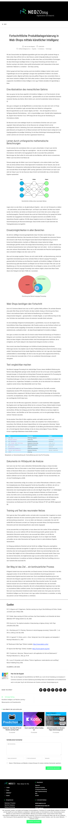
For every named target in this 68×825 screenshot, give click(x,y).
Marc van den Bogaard (29, 46)
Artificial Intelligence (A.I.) (24, 49)
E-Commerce (41, 49)
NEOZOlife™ (8, 792)
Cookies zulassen (34, 821)
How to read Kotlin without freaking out (34, 729)
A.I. (13, 666)
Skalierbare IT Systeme (10, 803)
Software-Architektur (40, 787)
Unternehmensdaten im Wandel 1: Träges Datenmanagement (56, 729)
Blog (36, 793)
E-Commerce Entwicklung (41, 789)
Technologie (48, 49)
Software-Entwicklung (10, 807)
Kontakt (37, 795)
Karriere (8, 795)
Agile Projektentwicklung (41, 791)
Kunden (8, 787)
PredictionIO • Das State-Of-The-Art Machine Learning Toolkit (12, 729)
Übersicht (37, 785)
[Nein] (66, 816)
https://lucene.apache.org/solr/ (41, 648)
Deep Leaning (17, 666)
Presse (7, 790)
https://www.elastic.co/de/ (40, 644)
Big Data (34, 49)
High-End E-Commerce (10, 805)
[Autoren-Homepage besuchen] (5, 675)
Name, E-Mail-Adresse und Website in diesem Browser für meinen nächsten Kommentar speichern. (35, 763)
